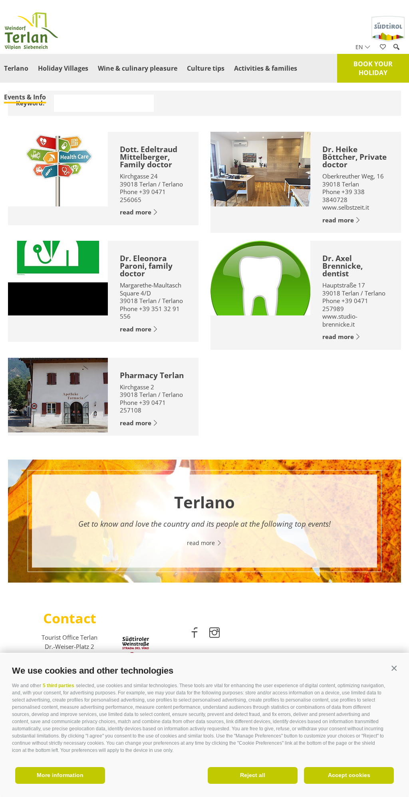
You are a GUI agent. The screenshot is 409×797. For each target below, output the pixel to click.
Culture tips (205, 68)
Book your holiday (373, 68)
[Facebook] (195, 634)
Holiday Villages (63, 68)
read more (135, 212)
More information (60, 775)
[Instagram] (214, 634)
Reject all (252, 775)
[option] (204, 521)
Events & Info (25, 97)
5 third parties (58, 685)
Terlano (16, 68)
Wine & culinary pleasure (137, 68)
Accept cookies (349, 775)
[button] (394, 669)
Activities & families (265, 68)
